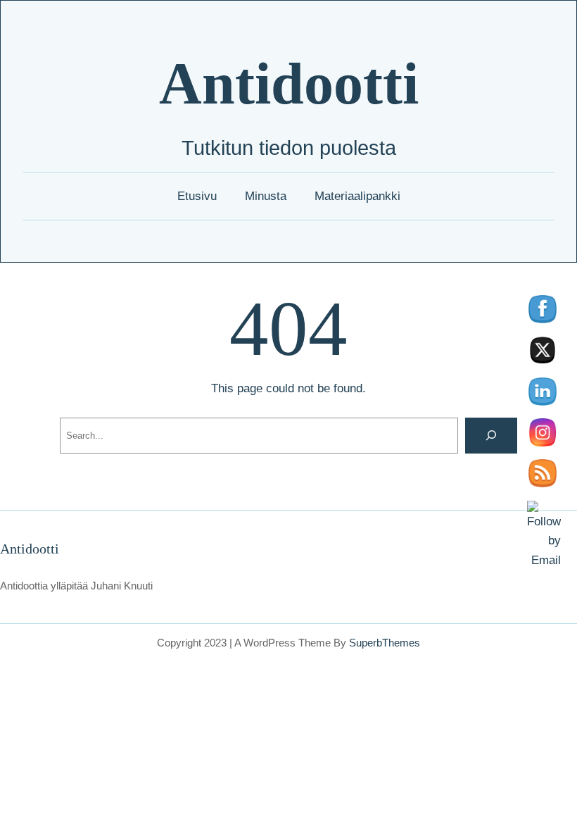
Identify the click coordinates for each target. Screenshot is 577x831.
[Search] (491, 436)
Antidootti (289, 83)
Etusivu (197, 196)
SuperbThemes (384, 643)
